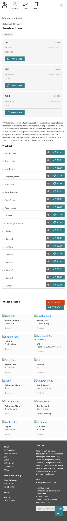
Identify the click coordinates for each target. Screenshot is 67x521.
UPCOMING (9, 450)
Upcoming (9, 483)
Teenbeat (8, 34)
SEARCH (15, 8)
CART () (37, 8)
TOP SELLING (10, 453)
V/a (38, 343)
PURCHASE (16, 59)
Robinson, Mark (12, 385)
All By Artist (55, 302)
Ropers (8, 426)
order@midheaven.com (46, 482)
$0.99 (59, 152)
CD (5, 456)
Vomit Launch (43, 385)
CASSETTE (8, 466)
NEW (6, 447)
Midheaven (5, 6)
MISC (6, 469)
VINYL (7, 460)
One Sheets (9, 500)
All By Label (55, 307)
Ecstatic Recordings (44, 414)
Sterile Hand (43, 406)
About (7, 497)
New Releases (10, 480)
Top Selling (9, 486)
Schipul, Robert (12, 24)
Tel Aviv (40, 364)
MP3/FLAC (9, 463)
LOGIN (25, 8)
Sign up (59, 511)
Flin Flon (41, 426)
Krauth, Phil (42, 320)
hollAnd (9, 341)
